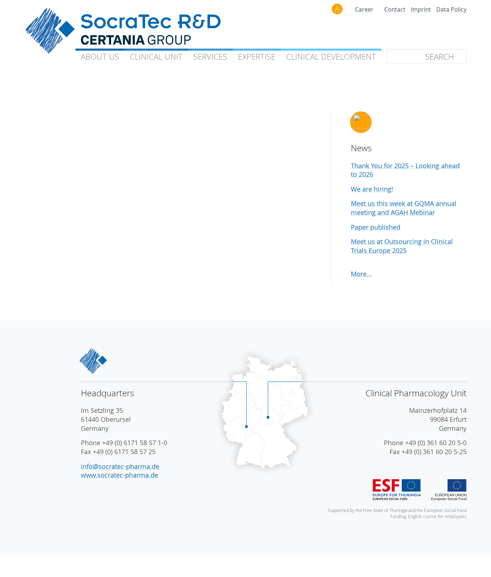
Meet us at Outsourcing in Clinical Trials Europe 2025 (402, 246)
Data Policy (451, 9)
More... (361, 274)
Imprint (421, 9)
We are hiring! (372, 189)
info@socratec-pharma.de (120, 466)
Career (364, 9)
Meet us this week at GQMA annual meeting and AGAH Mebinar (403, 208)
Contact (394, 9)
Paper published (375, 227)
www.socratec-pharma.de (119, 475)
